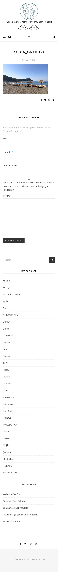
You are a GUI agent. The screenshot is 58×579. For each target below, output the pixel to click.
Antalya (6, 287)
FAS (5, 349)
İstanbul (7, 383)
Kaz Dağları (8, 410)
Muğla (6, 445)
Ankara (6, 280)
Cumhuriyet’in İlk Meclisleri (16, 507)
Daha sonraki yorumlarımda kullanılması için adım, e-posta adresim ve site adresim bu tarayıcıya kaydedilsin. (29, 186)
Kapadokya (8, 404)
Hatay (6, 369)
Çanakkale (8, 335)
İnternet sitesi (10, 165)
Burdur (6, 321)
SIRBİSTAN (8, 458)
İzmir (5, 390)
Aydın (5, 301)
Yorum (7, 195)
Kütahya (7, 417)
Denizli (6, 342)
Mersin (6, 438)
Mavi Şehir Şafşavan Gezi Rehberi (20, 514)
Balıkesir (7, 308)
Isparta (6, 376)
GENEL (6, 362)
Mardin (6, 431)
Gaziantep (8, 356)
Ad (5, 138)
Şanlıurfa (7, 452)
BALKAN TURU (28, 559)
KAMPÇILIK (9, 397)
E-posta (8, 151)
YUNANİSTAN (10, 472)
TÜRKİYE (7, 465)
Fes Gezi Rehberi (12, 521)
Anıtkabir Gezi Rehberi (14, 500)
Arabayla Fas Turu (12, 494)
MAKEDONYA (10, 424)
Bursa (6, 328)
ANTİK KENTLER (11, 294)
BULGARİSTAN (10, 314)
